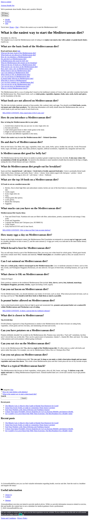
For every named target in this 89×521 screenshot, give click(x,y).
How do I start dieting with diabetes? (15, 392)
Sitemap (8, 500)
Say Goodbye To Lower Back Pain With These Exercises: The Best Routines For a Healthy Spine (38, 414)
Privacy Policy (22, 518)
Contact (8, 497)
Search (24, 398)
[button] (2, 510)
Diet (6, 23)
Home (12, 27)
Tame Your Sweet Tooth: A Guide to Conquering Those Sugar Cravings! (30, 408)
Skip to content (6, 2)
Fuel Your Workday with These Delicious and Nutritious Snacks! (27, 410)
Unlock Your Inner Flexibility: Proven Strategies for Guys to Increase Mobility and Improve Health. (39, 412)
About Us (8, 495)
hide (18, 51)
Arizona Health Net (7, 5)
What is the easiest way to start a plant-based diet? (20, 394)
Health (7, 20)
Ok (20, 514)
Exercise (8, 21)
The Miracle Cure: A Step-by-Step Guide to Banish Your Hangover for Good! (32, 406)
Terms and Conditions (8, 518)
